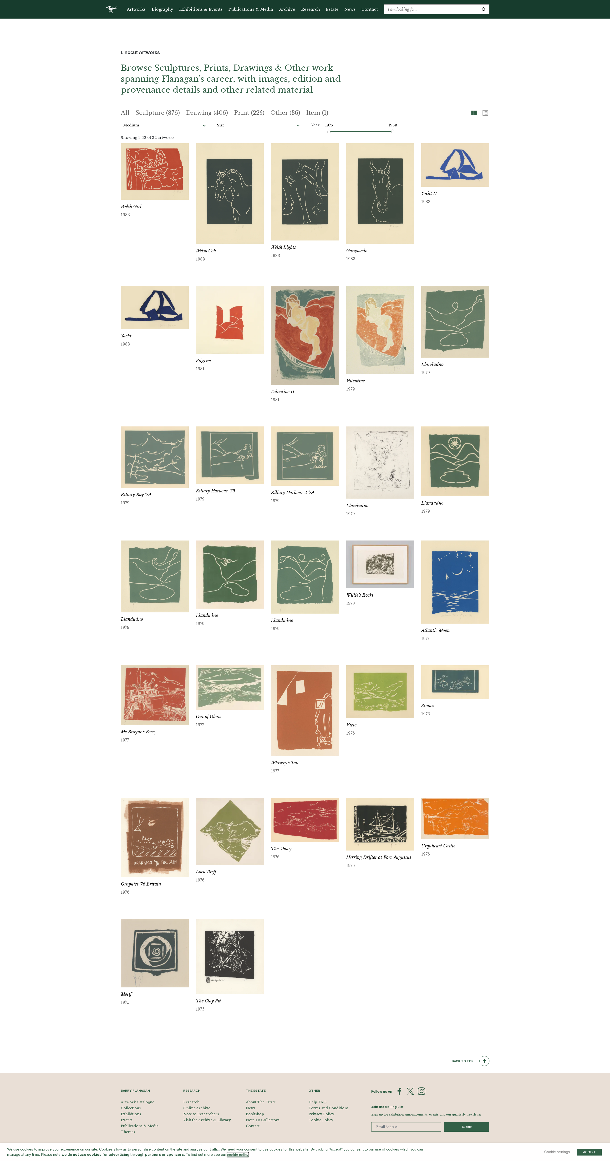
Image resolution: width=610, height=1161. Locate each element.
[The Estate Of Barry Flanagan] (113, 9)
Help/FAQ (318, 1102)
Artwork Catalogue (137, 1102)
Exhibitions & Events (201, 9)
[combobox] (431, 9)
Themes (128, 1132)
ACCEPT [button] (589, 1152)
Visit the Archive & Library (207, 1120)
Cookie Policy (321, 1120)
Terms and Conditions (329, 1108)
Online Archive (196, 1108)
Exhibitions (131, 1114)
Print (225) (249, 112)
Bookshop (255, 1114)
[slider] (329, 131)
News (350, 9)
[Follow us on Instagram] (421, 1091)
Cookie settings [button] (557, 1152)
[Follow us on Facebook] (399, 1091)
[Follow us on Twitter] (410, 1091)
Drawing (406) (207, 112)
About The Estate (261, 1102)
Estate (332, 9)
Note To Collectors (263, 1120)
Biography (162, 9)
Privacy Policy (321, 1114)
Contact (369, 9)
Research (310, 9)
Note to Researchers (201, 1114)
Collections (131, 1108)
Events (126, 1120)
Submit (467, 1127)
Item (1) (317, 112)
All (125, 112)
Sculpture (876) (158, 112)
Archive (287, 9)
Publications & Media (251, 9)
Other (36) (285, 112)
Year (315, 125)
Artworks (136, 9)
